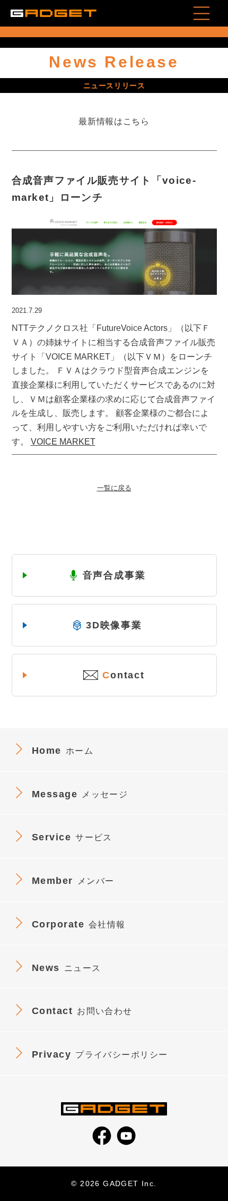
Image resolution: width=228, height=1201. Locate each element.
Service (72, 837)
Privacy (100, 1054)
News (66, 967)
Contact (82, 1011)
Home (62, 750)
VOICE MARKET (63, 441)
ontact (123, 675)
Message (80, 794)
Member (73, 880)
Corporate (79, 924)
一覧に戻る (114, 488)
